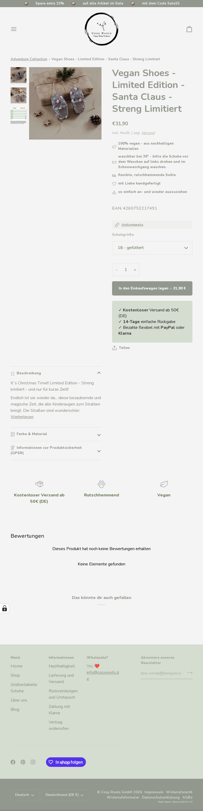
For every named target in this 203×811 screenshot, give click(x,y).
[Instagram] (33, 762)
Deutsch (22, 794)
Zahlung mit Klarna (59, 710)
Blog (15, 709)
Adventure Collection (29, 59)
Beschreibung (29, 373)
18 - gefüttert (131, 248)
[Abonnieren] (188, 673)
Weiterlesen (22, 417)
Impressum (154, 792)
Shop (15, 675)
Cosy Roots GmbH (116, 792)
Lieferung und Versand (61, 678)
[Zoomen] (65, 103)
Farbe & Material (32, 433)
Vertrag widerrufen (59, 725)
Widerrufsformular (123, 797)
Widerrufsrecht (179, 792)
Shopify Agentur (165, 802)
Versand (148, 132)
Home (16, 666)
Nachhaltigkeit (62, 666)
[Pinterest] (23, 762)
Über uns (19, 700)
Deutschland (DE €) (62, 794)
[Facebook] (13, 762)
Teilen (124, 347)
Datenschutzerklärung (161, 797)
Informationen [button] (61, 657)
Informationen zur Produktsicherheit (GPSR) (46, 450)
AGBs (187, 797)
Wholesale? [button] (97, 657)
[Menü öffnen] (18, 29)
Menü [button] (15, 657)
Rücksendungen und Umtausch (63, 694)
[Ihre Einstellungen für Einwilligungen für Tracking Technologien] (4, 608)
